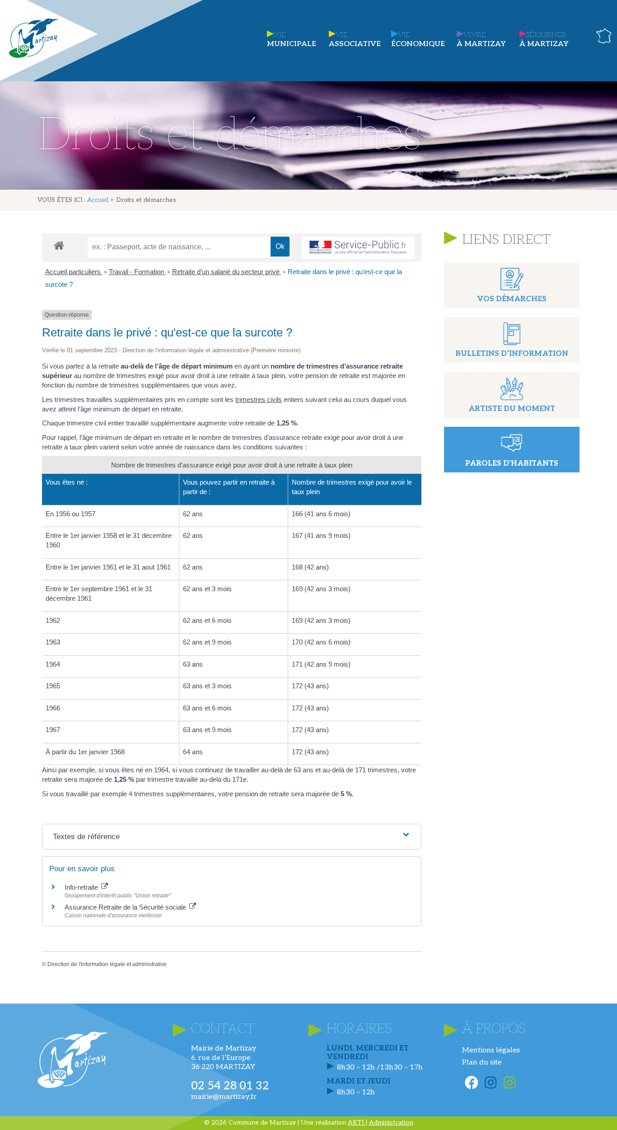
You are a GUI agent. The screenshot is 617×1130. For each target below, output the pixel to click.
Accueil (97, 200)
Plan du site (482, 1062)
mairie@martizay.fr (224, 1097)
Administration (391, 1122)
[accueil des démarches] (59, 245)
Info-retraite (82, 887)
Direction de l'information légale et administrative (107, 964)
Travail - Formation (137, 271)
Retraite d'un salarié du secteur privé (226, 271)
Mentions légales (491, 1050)
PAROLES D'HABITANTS (511, 463)
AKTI (357, 1122)
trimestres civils (258, 399)
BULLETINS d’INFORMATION (511, 354)
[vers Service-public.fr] (358, 248)
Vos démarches (512, 299)
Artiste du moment (511, 409)
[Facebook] (471, 1082)
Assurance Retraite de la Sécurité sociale (126, 907)
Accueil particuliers (74, 271)
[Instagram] (490, 1082)
